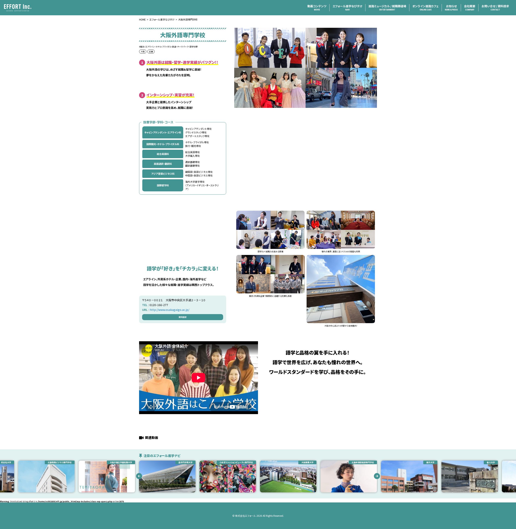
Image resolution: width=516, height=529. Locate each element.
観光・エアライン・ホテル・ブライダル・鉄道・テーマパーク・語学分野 (169, 46)
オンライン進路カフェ (425, 7)
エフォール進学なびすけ (347, 7)
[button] (139, 476)
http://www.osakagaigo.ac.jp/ (169, 310)
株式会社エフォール (245, 515)
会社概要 (469, 7)
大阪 (143, 51)
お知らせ (451, 7)
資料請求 (183, 317)
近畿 (151, 51)
